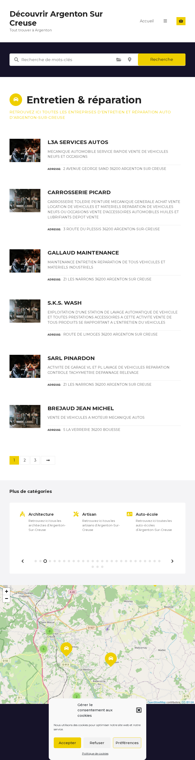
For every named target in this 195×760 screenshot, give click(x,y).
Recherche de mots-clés (16, 60)
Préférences (127, 743)
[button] (138, 710)
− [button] (6, 598)
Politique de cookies (95, 753)
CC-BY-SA (188, 702)
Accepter (67, 743)
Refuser (97, 743)
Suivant (48, 460)
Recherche (161, 59)
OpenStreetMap (156, 702)
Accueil (147, 21)
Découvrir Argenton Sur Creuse (56, 18)
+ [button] (6, 591)
